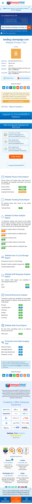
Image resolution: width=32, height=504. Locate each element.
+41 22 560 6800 (8, 462)
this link (13, 494)
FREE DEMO (16, 157)
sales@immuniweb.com (16, 456)
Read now (18, 10)
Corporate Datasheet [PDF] (16, 165)
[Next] (31, 9)
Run (29, 27)
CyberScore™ (5, 501)
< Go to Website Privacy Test (9, 15)
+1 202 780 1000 (8, 475)
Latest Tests (12, 33)
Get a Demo (16, 501)
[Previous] (0, 9)
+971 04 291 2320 (22, 475)
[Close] (29, 7)
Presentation (26, 501)
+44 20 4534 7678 (22, 462)
